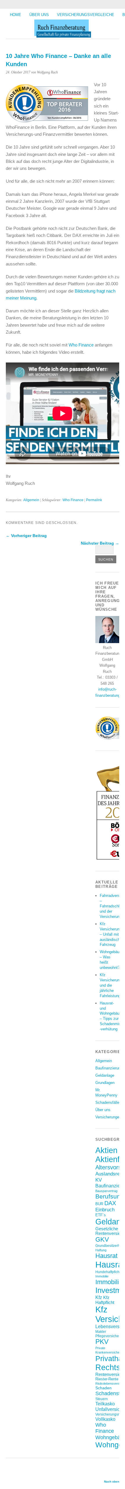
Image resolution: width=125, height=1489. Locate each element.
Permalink (94, 500)
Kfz (98, 1297)
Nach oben (111, 1481)
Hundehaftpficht (107, 1272)
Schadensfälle (107, 1102)
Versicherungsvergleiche (85, 15)
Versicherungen (108, 1117)
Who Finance (81, 344)
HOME (15, 15)
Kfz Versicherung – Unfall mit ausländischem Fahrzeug (112, 934)
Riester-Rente (106, 1379)
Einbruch (105, 1209)
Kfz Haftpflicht (104, 1300)
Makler (100, 1331)
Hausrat (106, 1255)
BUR (99, 1204)
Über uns (39, 15)
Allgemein (31, 500)
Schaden (103, 1388)
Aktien (106, 1150)
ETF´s (100, 1215)
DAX (110, 1203)
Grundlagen (105, 1082)
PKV (101, 1341)
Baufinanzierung (108, 1068)
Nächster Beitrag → (100, 543)
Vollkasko (105, 1419)
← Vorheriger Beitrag (26, 535)
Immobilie (101, 1276)
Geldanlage (104, 1075)
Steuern (101, 1399)
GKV (102, 1239)
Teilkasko (105, 1403)
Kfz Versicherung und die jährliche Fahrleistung (111, 985)
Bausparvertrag (106, 1191)
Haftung (100, 1250)
